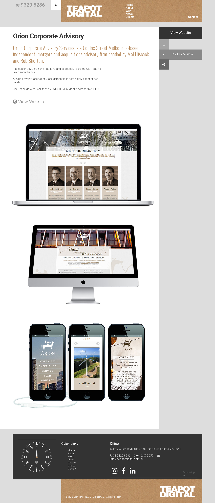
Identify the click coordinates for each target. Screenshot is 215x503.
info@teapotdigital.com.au (126, 459)
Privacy (72, 462)
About (129, 7)
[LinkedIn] (132, 471)
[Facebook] (123, 471)
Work (129, 10)
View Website (180, 33)
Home (129, 4)
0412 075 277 (145, 455)
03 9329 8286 (122, 455)
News (129, 13)
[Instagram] (114, 471)
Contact (193, 17)
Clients (130, 17)
